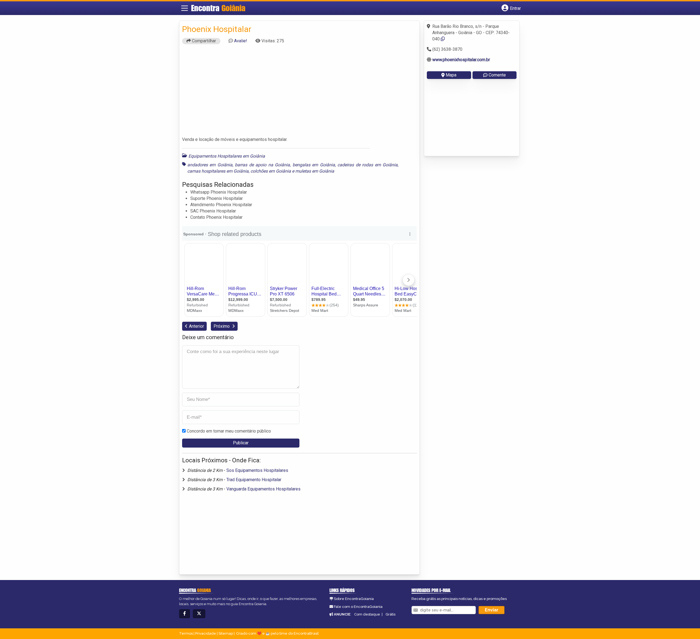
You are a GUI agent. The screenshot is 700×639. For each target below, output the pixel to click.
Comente (497, 75)
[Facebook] (184, 613)
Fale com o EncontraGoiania (358, 607)
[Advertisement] (299, 93)
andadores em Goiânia (209, 164)
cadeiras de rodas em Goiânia (367, 164)
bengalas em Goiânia (314, 164)
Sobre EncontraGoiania (354, 599)
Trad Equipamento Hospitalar (253, 479)
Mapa (451, 75)
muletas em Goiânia (314, 171)
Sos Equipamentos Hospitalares (257, 470)
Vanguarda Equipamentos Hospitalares (263, 489)
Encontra (218, 8)
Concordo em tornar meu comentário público (229, 431)
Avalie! (240, 40)
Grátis (390, 614)
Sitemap (225, 633)
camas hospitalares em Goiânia (218, 171)
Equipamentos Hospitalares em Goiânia (226, 156)
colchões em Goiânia (270, 171)
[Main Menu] (184, 8)
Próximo (222, 326)
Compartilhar (203, 40)
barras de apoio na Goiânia (262, 164)
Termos (186, 633)
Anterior (196, 326)
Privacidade (205, 633)
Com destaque (367, 614)
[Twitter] (199, 613)
